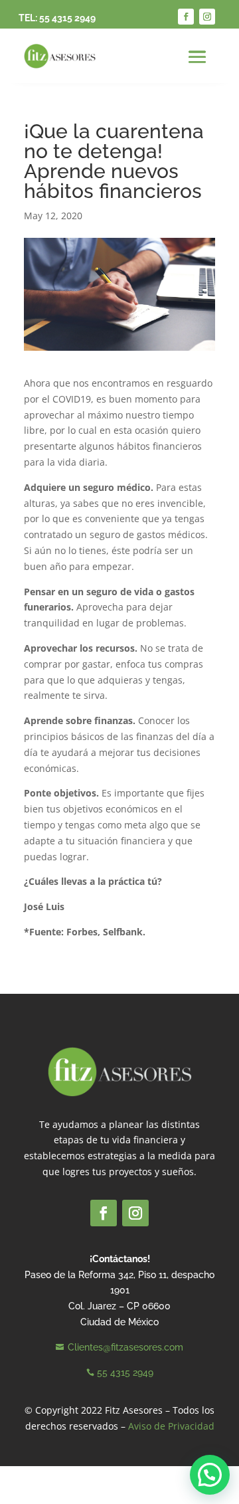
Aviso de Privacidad (171, 1426)
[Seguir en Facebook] (186, 17)
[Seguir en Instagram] (207, 17)
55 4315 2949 (67, 18)
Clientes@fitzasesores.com (125, 1347)
